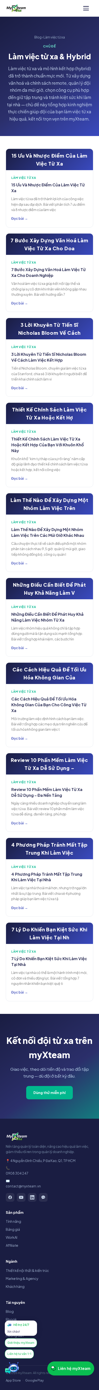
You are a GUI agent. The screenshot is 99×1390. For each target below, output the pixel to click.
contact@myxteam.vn (23, 1186)
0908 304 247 (17, 1173)
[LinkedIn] (32, 1197)
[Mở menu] (88, 8)
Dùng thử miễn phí (49, 1092)
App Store (13, 1380)
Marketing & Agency (22, 1278)
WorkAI (11, 1237)
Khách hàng (15, 1286)
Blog (38, 37)
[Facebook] (10, 1197)
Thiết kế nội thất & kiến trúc (27, 1270)
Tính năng (13, 1221)
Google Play (34, 1380)
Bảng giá (13, 1229)
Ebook (11, 1319)
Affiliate (12, 1245)
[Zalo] (43, 1197)
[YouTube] (21, 1197)
